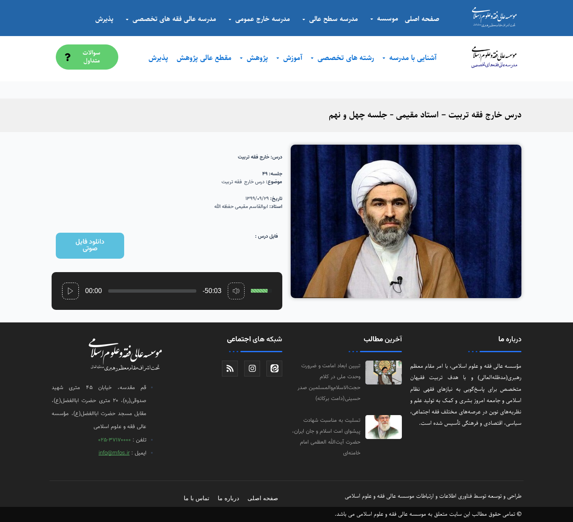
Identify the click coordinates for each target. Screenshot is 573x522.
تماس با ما (196, 498)
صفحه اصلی (262, 498)
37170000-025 (114, 440)
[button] (90, 246)
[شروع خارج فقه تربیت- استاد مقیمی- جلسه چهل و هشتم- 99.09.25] (70, 291)
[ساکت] (236, 291)
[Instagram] (252, 369)
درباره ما (228, 498)
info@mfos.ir (114, 453)
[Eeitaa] (274, 369)
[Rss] (230, 369)
